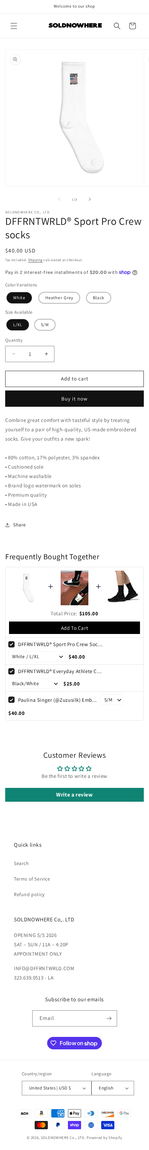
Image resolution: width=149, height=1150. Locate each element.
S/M (45, 325)
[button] (13, 26)
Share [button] (19, 525)
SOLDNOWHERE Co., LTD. (63, 1137)
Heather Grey (59, 298)
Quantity (14, 340)
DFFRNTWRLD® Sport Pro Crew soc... (60, 644)
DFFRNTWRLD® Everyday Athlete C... (60, 671)
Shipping (35, 260)
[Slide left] (59, 199)
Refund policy (29, 894)
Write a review (74, 794)
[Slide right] (89, 199)
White (19, 298)
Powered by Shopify (104, 1137)
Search (21, 863)
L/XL (18, 325)
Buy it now (74, 398)
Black (98, 298)
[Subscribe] (109, 1018)
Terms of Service (32, 879)
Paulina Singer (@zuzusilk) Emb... (57, 700)
